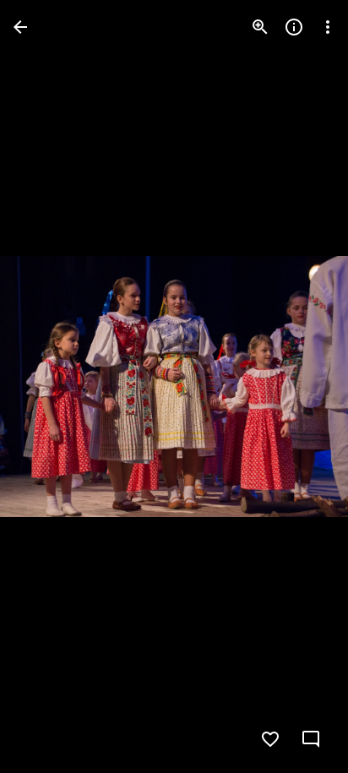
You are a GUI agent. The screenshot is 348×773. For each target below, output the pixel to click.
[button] (47, 387)
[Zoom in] (260, 27)
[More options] (328, 27)
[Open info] (294, 27)
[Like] (270, 739)
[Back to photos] (20, 27)
